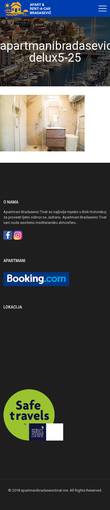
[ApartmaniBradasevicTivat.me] (29, 8)
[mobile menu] (102, 8)
